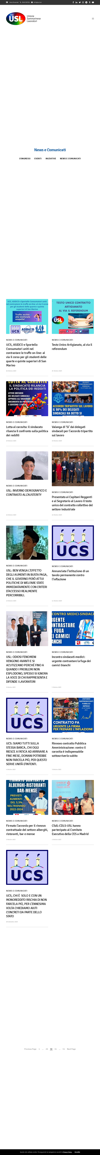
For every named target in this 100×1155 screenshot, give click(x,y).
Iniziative (50, 158)
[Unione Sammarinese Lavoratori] (23, 18)
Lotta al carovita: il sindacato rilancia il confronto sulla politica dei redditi (27, 431)
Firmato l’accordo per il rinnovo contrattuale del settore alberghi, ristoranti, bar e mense (27, 830)
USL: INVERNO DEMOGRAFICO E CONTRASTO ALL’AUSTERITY (26, 493)
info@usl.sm (38, 2)
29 (47, 1049)
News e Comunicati (70, 158)
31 (56, 1049)
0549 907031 (26, 2)
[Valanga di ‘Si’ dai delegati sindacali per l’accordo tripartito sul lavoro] (73, 398)
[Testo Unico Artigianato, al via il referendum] (73, 316)
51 (64, 1049)
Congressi (24, 158)
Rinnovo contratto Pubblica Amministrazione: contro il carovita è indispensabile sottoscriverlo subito (69, 750)
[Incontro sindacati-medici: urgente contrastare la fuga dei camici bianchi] (73, 628)
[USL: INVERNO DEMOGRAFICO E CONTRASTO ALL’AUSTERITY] (27, 465)
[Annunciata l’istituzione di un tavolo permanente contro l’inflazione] (73, 542)
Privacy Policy (67, 1152)
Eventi (38, 158)
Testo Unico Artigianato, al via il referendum (72, 347)
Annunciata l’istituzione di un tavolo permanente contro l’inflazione (70, 575)
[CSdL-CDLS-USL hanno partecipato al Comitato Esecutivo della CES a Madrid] (73, 797)
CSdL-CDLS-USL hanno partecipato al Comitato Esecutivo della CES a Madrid (70, 830)
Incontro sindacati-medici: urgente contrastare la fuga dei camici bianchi (71, 661)
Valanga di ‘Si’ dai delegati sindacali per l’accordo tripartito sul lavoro (72, 431)
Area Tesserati (13, 2)
